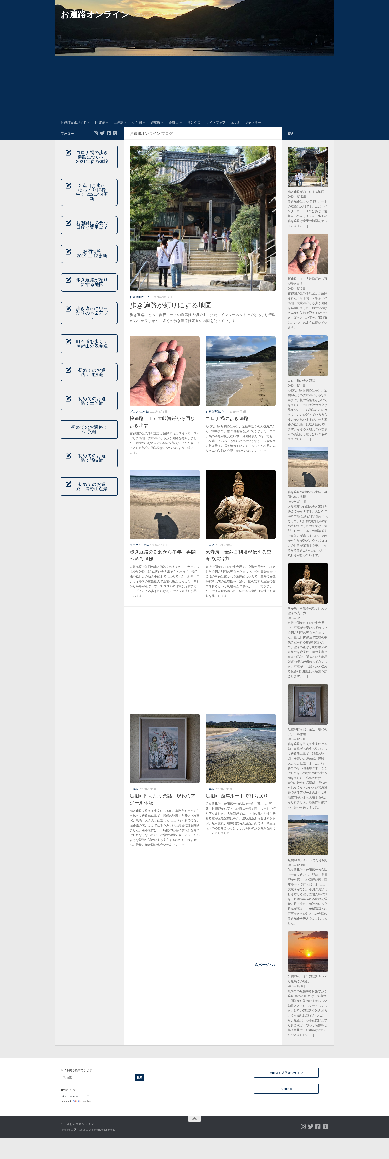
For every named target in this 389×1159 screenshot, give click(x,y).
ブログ (134, 411)
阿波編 (100, 122)
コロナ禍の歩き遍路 (227, 418)
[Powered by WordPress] (75, 1129)
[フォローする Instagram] (95, 133)
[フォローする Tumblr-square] (115, 133)
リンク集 (193, 122)
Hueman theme (106, 1129)
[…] (305, 226)
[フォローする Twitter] (102, 133)
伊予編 (137, 122)
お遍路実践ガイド (74, 122)
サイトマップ (215, 122)
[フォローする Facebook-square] (108, 133)
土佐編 (118, 122)
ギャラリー (253, 122)
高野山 (174, 122)
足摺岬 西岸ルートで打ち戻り (237, 796)
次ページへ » (265, 964)
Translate (86, 1101)
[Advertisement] (194, 87)
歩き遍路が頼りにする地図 (171, 305)
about (235, 122)
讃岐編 (155, 122)
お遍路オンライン (95, 14)
